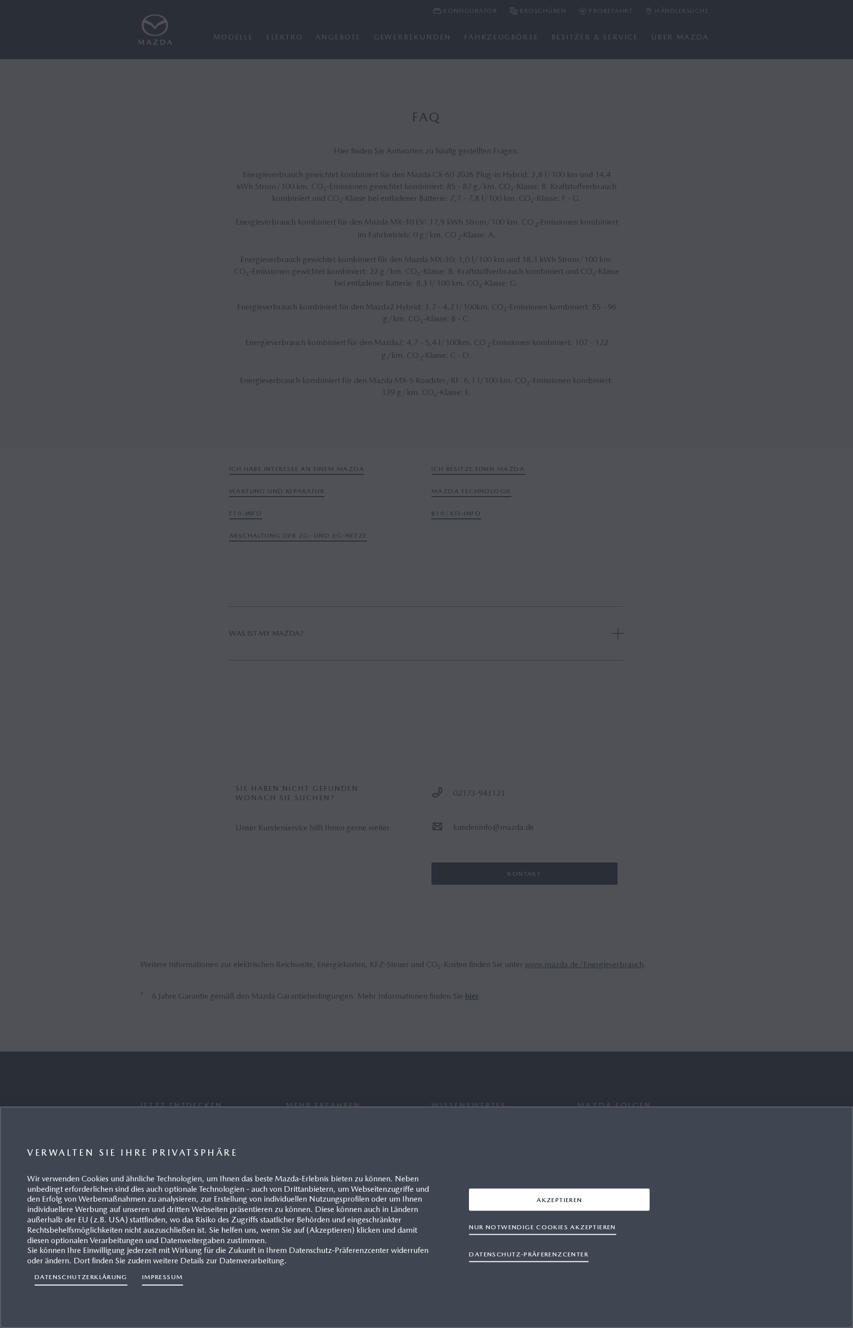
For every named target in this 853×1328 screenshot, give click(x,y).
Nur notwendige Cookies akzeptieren (542, 1226)
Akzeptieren (559, 1199)
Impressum (162, 1277)
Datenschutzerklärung (81, 1277)
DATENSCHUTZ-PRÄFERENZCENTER (528, 1253)
